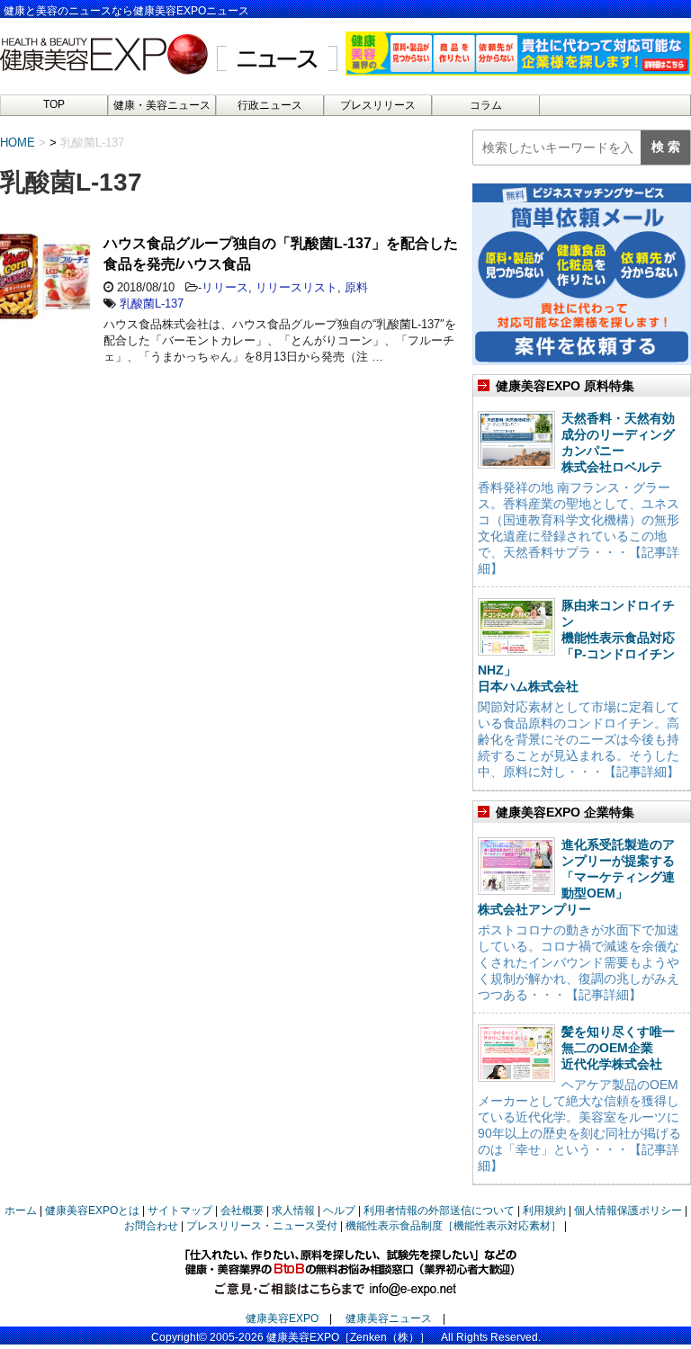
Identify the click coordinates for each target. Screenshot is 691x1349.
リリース (225, 287)
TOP (54, 104)
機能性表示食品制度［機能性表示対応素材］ (453, 1225)
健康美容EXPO (282, 1318)
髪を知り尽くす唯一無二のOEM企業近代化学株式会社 (618, 1047)
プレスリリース (378, 105)
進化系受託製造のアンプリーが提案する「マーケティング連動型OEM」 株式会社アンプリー (576, 876)
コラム (486, 105)
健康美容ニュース (389, 1318)
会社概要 (242, 1210)
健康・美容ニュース (162, 105)
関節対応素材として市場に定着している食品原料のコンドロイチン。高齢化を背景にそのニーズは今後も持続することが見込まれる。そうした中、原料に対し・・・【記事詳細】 (578, 739)
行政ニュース (270, 105)
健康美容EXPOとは (92, 1210)
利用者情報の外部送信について (439, 1210)
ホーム (20, 1210)
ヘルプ (339, 1210)
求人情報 (293, 1210)
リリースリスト (296, 287)
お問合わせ (151, 1225)
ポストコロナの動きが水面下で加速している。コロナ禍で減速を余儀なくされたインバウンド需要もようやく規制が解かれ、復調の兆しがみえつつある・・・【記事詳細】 (578, 962)
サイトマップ (180, 1210)
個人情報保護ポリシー (628, 1210)
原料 (356, 287)
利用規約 (544, 1210)
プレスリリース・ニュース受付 (261, 1225)
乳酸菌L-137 (152, 303)
